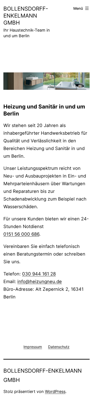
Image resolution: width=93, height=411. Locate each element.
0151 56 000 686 (21, 234)
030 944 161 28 (39, 274)
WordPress (55, 391)
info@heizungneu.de (39, 281)
